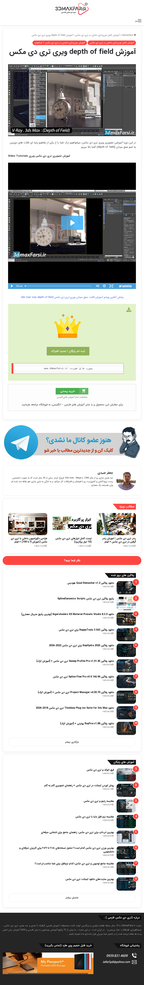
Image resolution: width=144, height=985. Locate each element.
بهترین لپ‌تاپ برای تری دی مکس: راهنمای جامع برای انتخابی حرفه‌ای (77, 832)
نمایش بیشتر (72, 898)
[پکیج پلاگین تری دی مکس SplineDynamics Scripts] (126, 603)
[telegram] (72, 442)
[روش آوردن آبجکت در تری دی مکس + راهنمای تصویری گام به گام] (126, 790)
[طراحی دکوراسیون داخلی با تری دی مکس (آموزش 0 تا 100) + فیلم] (27, 524)
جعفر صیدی (105, 472)
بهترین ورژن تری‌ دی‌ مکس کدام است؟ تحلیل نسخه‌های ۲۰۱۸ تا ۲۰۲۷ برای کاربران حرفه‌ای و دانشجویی (66, 850)
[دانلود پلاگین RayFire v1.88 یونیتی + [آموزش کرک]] (126, 728)
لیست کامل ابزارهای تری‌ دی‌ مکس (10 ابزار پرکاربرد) (73, 540)
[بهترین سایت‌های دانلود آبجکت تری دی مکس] (126, 884)
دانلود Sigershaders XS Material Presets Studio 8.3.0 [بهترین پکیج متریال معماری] (67, 614)
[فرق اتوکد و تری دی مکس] (126, 774)
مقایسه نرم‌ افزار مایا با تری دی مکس (94, 817)
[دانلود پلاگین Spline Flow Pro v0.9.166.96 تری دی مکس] (126, 681)
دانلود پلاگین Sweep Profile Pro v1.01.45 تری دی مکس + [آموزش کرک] (75, 661)
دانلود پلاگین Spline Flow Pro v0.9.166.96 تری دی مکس (83, 677)
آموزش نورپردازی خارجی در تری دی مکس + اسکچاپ (59, 43)
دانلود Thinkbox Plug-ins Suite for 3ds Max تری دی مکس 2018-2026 (75, 708)
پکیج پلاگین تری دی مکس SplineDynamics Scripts (85, 599)
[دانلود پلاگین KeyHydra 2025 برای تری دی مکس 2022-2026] (126, 650)
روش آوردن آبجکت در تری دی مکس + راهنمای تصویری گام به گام (79, 785)
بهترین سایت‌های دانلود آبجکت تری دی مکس (90, 879)
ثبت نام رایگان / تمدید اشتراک (68, 351)
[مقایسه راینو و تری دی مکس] (126, 806)
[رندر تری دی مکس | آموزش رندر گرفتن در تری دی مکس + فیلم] (116, 524)
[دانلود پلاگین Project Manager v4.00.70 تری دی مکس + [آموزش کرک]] (126, 697)
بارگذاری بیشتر (72, 742)
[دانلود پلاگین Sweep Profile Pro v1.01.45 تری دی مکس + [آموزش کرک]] (126, 666)
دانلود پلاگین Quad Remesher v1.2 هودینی (90, 583)
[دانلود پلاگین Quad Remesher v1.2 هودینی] (126, 587)
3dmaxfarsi (128, 35)
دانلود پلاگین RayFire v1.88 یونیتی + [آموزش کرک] (87, 724)
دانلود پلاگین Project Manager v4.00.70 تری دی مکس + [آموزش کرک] (76, 692)
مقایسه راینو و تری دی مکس (99, 801)
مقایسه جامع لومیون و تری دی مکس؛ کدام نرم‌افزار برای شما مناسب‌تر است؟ (74, 864)
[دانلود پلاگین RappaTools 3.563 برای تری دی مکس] (126, 634)
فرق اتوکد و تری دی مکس (100, 770)
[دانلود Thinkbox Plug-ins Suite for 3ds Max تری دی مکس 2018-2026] (126, 712)
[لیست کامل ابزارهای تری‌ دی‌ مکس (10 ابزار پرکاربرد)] (72, 524)
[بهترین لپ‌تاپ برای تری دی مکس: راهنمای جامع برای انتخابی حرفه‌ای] (126, 837)
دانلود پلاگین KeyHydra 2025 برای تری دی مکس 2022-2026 (81, 645)
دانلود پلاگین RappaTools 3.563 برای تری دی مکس (86, 630)
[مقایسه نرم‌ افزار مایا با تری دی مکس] (126, 821)
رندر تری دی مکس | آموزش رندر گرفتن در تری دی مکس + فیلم (119, 540)
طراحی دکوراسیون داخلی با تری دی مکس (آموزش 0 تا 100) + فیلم (29, 540)
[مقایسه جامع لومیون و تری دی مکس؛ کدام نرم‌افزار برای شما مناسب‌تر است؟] (126, 868)
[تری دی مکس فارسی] (72, 8)
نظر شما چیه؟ (72, 560)
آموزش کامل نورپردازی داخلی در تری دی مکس (97, 35)
